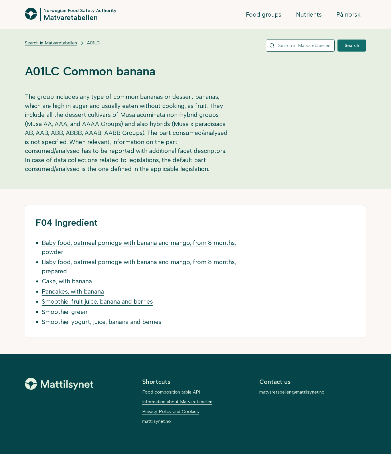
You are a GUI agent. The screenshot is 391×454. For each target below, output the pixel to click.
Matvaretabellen (71, 17)
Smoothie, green (64, 311)
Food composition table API (171, 392)
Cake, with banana (67, 281)
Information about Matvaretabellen (177, 401)
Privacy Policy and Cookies (170, 411)
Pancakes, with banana (73, 291)
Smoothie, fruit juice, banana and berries (97, 301)
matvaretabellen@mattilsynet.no (292, 392)
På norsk (348, 14)
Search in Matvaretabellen (51, 43)
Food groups (263, 14)
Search (352, 45)
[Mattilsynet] (59, 384)
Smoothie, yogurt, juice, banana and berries (101, 321)
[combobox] (300, 46)
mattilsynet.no (156, 421)
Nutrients (309, 14)
